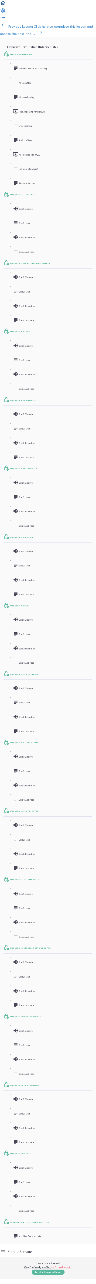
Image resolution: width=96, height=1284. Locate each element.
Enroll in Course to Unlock (48, 1272)
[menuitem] (3, 12)
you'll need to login (61, 1267)
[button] (3, 4)
